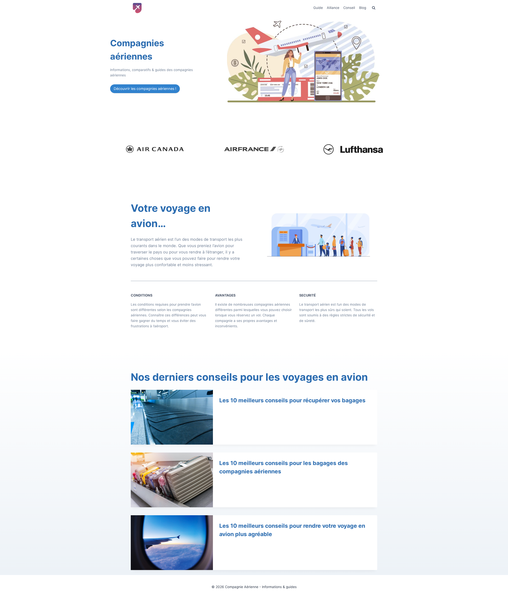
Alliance (333, 8)
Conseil (349, 8)
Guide (318, 8)
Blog (362, 8)
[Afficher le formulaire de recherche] (373, 8)
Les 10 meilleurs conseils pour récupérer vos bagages (292, 400)
